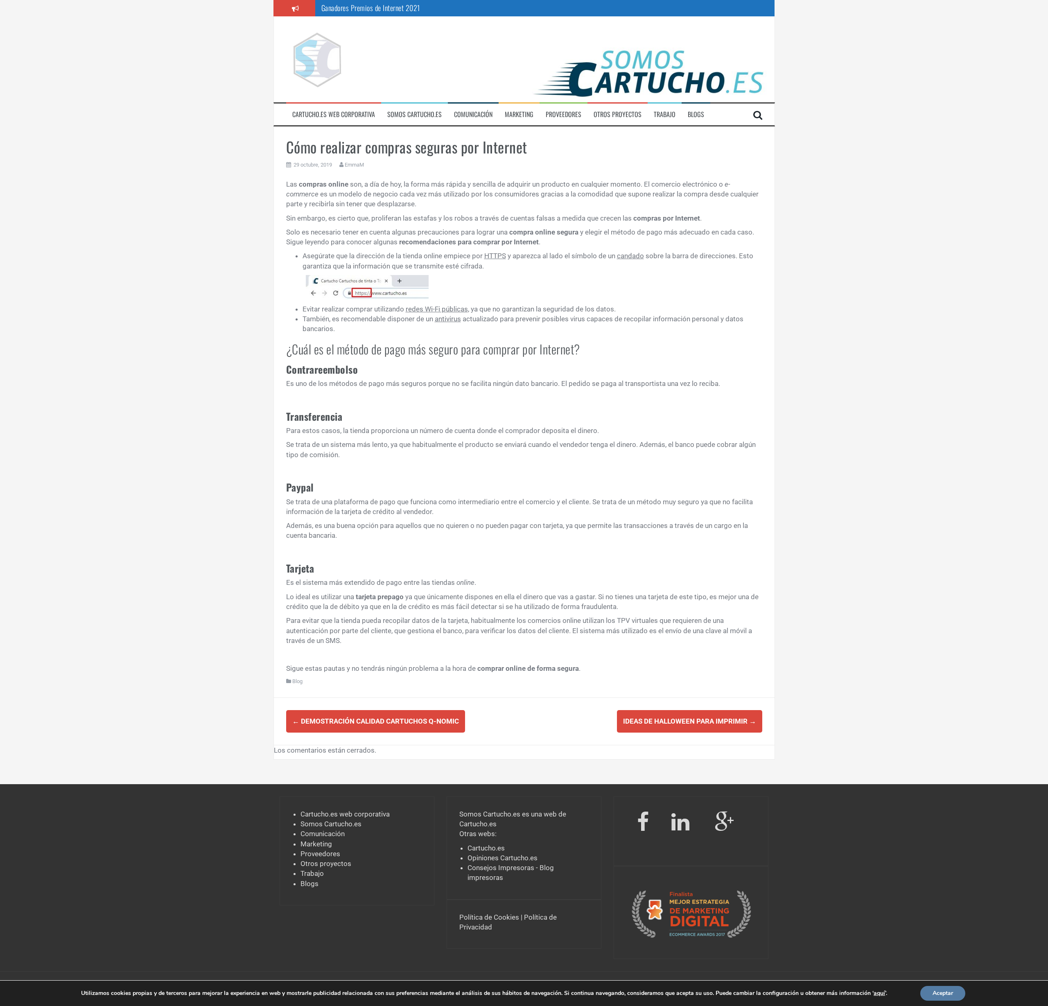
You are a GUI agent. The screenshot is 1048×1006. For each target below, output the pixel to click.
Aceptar (943, 993)
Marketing (519, 114)
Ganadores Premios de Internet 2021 (370, 7)
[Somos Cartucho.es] (317, 58)
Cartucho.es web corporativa (333, 114)
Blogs (696, 114)
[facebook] (643, 824)
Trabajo (664, 114)
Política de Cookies (489, 917)
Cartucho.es (478, 824)
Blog (297, 681)
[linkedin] (681, 824)
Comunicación (473, 114)
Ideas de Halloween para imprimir (689, 721)
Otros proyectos (617, 114)
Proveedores (563, 114)
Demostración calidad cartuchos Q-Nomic (375, 721)
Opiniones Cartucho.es (503, 858)
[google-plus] (724, 824)
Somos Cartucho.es (414, 114)
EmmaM (354, 165)
